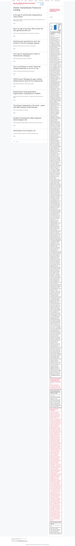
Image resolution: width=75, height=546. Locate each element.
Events (26, 0)
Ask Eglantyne (31, 0)
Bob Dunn (52, 382)
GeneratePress (47, 544)
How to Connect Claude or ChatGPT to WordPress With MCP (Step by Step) (55, 392)
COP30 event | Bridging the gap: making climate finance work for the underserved (28, 80)
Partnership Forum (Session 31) (24, 131)
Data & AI (36, 0)
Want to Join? (41, 0)
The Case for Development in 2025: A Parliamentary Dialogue (26, 55)
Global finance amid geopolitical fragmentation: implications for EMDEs (26, 92)
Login (52, 0)
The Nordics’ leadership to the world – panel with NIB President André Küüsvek (29, 106)
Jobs (22, 0)
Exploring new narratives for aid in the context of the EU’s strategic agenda (26, 42)
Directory (18, 0)
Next (17, 141)
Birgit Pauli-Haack (53, 35)
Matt (52, 411)
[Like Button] (14, 23)
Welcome (13, 0)
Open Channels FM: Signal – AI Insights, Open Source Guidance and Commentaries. (55, 380)
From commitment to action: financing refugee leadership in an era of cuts (26, 67)
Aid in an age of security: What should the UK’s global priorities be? (28, 29)
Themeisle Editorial (53, 394)
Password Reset (57, 0)
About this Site (47, 0)
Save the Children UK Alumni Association (24, 3)
